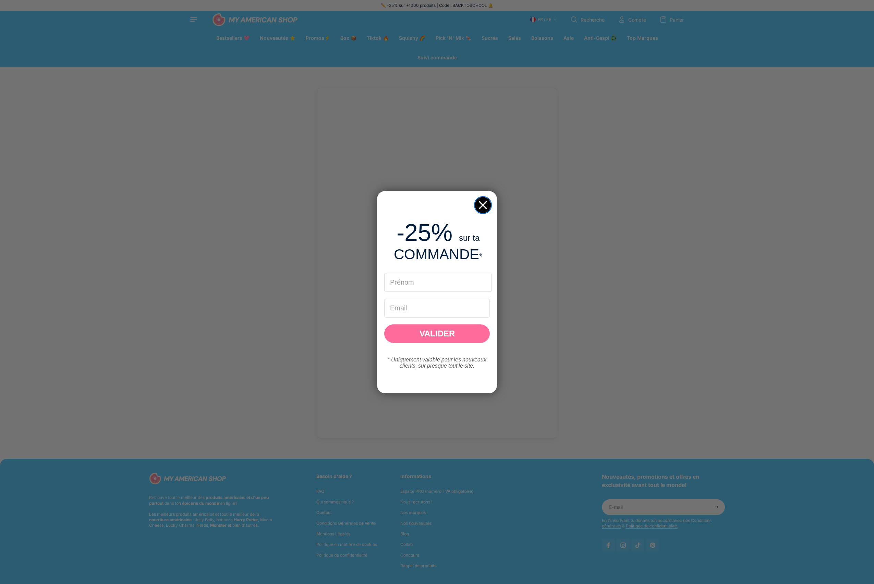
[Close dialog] (482, 205)
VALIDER (437, 333)
